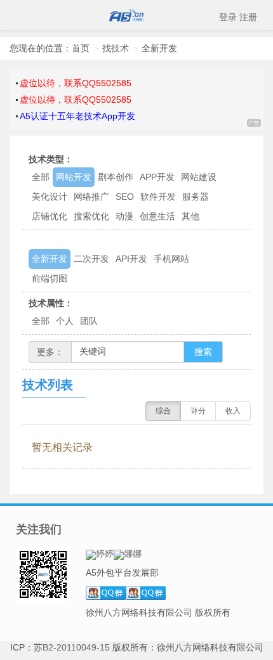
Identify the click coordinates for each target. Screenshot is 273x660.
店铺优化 (49, 216)
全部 (41, 177)
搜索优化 (91, 216)
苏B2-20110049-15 (72, 647)
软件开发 (158, 196)
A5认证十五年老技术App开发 (77, 116)
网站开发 (73, 177)
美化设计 (49, 196)
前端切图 (49, 278)
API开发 (131, 259)
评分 (198, 410)
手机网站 (171, 259)
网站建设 (198, 177)
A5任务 (136, 15)
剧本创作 (115, 177)
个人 (65, 321)
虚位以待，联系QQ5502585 (75, 83)
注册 (248, 17)
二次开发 (91, 259)
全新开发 (49, 259)
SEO (125, 196)
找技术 (115, 48)
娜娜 (133, 553)
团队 (89, 321)
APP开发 (157, 177)
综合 (163, 410)
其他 (190, 216)
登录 (228, 17)
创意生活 (157, 216)
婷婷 (105, 553)
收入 (233, 410)
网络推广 (91, 196)
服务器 (195, 196)
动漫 (124, 216)
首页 (81, 48)
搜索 (203, 352)
